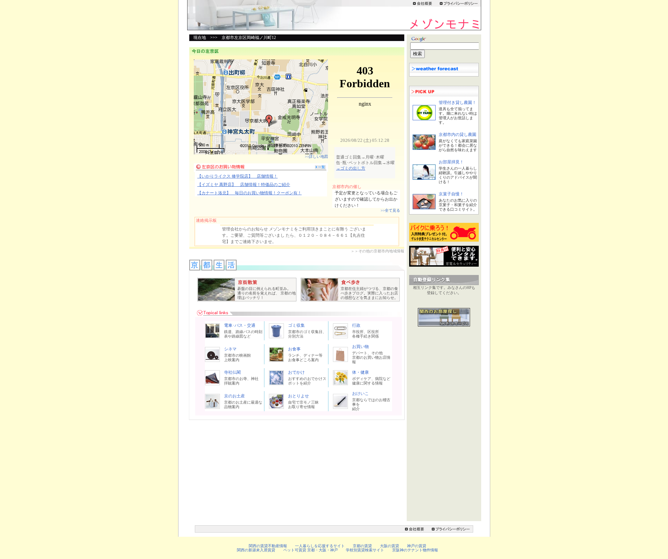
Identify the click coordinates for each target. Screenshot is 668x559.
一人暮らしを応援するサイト (320, 546)
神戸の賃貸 (416, 546)
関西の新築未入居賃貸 (256, 550)
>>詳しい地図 (316, 156)
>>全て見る (390, 210)
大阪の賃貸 (389, 546)
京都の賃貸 (362, 546)
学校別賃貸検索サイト (365, 550)
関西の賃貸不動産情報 (268, 546)
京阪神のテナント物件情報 (415, 550)
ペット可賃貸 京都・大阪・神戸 (310, 550)
